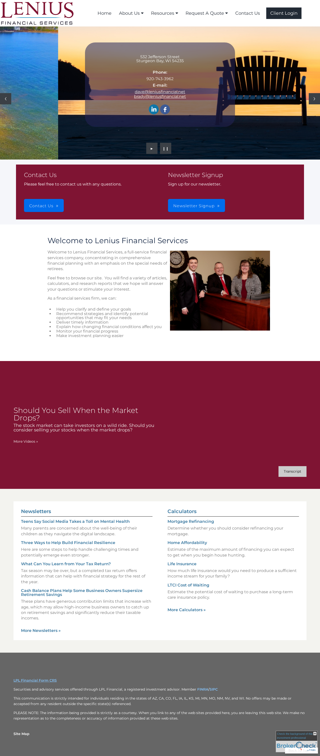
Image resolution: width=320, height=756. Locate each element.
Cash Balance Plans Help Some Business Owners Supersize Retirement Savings (81, 592)
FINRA (202, 689)
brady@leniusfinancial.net (160, 96)
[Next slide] (314, 98)
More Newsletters (41, 630)
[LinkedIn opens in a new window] (154, 109)
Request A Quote (205, 13)
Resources (162, 13)
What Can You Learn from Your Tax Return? (66, 564)
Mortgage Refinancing (191, 521)
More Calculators (187, 609)
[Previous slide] (5, 98)
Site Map (22, 734)
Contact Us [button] (41, 205)
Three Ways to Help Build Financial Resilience (68, 542)
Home (105, 13)
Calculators (182, 511)
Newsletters (36, 511)
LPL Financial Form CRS (35, 680)
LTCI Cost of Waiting (188, 585)
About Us (129, 13)
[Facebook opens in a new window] (165, 109)
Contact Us (247, 13)
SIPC (214, 689)
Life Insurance (182, 564)
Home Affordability (187, 542)
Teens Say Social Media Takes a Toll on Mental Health (75, 521)
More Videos (26, 441)
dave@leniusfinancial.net (160, 91)
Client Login (284, 13)
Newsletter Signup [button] (194, 205)
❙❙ (165, 148)
